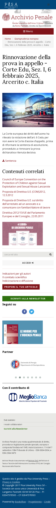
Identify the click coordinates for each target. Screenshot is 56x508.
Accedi (27, 262)
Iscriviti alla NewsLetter (28, 298)
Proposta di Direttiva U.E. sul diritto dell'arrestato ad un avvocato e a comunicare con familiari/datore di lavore (26, 204)
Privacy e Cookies (11, 481)
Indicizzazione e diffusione (17, 281)
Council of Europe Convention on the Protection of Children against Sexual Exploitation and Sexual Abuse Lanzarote (26, 183)
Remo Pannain (21, 26)
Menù (29, 31)
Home (8, 38)
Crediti (47, 501)
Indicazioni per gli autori (16, 273)
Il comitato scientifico (14, 277)
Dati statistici (9, 420)
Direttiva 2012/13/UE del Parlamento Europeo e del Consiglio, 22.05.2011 (23, 214)
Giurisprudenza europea (26, 38)
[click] (50, 254)
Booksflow (20, 501)
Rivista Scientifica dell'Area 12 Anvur (28, 23)
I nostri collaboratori (13, 424)
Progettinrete (35, 501)
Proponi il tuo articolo (21, 286)
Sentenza (10, 160)
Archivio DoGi (33, 461)
